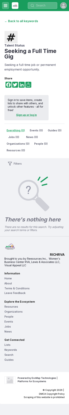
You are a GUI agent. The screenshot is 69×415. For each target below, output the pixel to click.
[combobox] (42, 5)
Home (8, 278)
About (8, 283)
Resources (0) (16, 150)
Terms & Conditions (17, 288)
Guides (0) (54, 130)
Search (8, 354)
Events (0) (36, 130)
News (8, 331)
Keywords (10, 349)
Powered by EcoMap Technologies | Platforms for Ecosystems (38, 380)
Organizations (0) (18, 143)
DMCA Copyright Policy (52, 393)
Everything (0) (16, 130)
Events (8, 321)
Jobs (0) (13, 137)
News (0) (32, 137)
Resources (11, 306)
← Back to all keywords (21, 21)
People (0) (41, 143)
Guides (9, 359)
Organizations (13, 311)
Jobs (7, 326)
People (8, 316)
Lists (7, 344)
